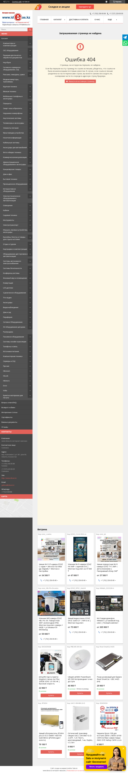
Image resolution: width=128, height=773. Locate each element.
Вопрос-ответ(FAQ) (9, 402)
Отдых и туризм (9, 244)
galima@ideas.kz (8, 485)
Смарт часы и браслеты (12, 108)
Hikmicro (6, 381)
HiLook (5, 376)
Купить (51, 695)
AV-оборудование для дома (14, 327)
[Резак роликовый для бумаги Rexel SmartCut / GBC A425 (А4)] (109, 661)
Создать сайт (17, 2)
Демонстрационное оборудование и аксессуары (14, 163)
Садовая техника (10, 215)
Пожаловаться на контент (76, 770)
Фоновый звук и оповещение (15, 278)
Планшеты (7, 103)
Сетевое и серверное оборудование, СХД (11, 68)
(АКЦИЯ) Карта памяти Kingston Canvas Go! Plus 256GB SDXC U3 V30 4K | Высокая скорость (49, 680)
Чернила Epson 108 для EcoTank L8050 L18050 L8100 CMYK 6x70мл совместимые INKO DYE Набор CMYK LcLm (109, 736)
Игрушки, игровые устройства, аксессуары (15, 231)
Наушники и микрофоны (12, 113)
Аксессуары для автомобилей (15, 147)
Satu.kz (75, 768)
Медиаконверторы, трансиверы (11, 80)
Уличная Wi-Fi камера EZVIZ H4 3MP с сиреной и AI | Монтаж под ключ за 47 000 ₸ (80, 567)
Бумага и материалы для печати (13, 396)
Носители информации (12, 138)
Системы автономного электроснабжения (12, 262)
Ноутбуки (7, 62)
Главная (44, 20)
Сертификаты (7, 417)
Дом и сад (7, 312)
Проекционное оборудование (15, 184)
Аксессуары (7, 302)
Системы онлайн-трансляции (14, 341)
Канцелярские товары (12, 169)
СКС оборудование (10, 50)
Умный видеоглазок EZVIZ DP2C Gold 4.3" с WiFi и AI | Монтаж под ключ (79, 620)
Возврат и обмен (8, 407)
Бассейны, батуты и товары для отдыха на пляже (14, 238)
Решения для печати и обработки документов (12, 56)
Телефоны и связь (10, 346)
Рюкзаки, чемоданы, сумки (14, 74)
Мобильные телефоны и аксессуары (12, 97)
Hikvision (6, 371)
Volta (5, 390)
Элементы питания (10, 128)
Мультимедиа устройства (13, 133)
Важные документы (9, 422)
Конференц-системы (11, 273)
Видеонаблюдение (10, 307)
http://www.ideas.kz (9, 478)
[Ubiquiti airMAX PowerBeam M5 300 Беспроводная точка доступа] (80, 661)
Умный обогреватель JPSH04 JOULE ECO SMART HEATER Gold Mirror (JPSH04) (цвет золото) (51, 736)
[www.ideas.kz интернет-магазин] (16, 18)
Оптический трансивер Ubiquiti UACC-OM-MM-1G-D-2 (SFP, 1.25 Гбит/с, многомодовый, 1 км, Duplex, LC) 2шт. (80, 738)
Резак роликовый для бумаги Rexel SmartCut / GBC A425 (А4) (109, 679)
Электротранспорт (10, 225)
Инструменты (8, 220)
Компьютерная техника (12, 356)
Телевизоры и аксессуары (13, 123)
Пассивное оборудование (13, 337)
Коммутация (8, 283)
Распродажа (8, 332)
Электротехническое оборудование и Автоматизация (11, 198)
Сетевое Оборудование (12, 322)
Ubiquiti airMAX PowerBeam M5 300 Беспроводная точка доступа (80, 679)
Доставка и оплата (78, 20)
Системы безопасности (12, 268)
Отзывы (5, 427)
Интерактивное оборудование (9, 190)
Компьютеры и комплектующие (9, 44)
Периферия (7, 317)
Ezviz (5, 385)
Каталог (5, 38)
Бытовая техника (10, 179)
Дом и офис (7, 174)
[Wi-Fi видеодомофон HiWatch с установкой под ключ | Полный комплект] (109, 603)
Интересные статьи (9, 412)
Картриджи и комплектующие (15, 249)
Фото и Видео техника (12, 152)
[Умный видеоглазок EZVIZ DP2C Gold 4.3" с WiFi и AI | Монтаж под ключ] (80, 603)
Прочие (6, 366)
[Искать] (30, 29)
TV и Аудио (7, 297)
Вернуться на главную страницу (81, 81)
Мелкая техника (9, 91)
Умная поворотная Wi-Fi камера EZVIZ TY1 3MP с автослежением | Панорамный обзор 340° (107, 567)
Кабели (6, 210)
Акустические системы (12, 118)
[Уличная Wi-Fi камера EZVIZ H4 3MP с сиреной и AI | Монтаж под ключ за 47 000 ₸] (80, 549)
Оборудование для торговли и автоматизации (15, 255)
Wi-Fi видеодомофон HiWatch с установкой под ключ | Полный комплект (108, 620)
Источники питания (11, 351)
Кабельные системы (11, 142)
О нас (97, 20)
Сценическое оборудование (14, 293)
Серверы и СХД (9, 361)
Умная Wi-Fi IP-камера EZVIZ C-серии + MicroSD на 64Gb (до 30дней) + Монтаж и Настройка (51, 567)
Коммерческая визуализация (15, 157)
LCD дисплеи (8, 288)
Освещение (7, 205)
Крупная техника (10, 86)
